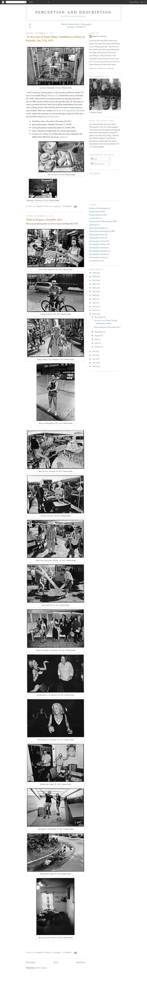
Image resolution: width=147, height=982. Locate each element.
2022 (94, 287)
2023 (94, 284)
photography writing (97, 257)
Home (56, 962)
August (98, 335)
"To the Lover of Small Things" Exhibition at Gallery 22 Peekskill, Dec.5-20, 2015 (55, 38)
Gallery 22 (53, 95)
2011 (94, 362)
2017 (94, 306)
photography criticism (98, 241)
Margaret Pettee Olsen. (51, 116)
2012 (94, 359)
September (99, 331)
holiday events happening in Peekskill (70, 110)
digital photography (97, 228)
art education (94, 218)
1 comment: (67, 206)
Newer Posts (30, 962)
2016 (94, 310)
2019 (94, 299)
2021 (94, 291)
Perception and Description (73, 12)
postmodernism (95, 260)
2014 (94, 351)
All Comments (98, 163)
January (98, 346)
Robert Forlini (99, 36)
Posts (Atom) (42, 967)
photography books (97, 237)
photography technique (98, 250)
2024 (94, 280)
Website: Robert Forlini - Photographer (76, 24)
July (96, 339)
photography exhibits (97, 244)
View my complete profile (101, 68)
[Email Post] (75, 206)
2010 (94, 366)
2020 (94, 295)
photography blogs (96, 234)
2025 (94, 276)
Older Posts (80, 962)
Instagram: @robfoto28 (76, 26)
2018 (94, 302)
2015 (94, 314)
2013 (94, 355)
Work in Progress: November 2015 (44, 219)
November (99, 317)
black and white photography (100, 221)
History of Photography (98, 208)
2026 (94, 272)
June (97, 343)
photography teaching (98, 247)
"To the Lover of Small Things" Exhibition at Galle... (106, 322)
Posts (95, 158)
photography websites (97, 254)
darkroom (93, 224)
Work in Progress (95, 214)
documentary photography (99, 231)
